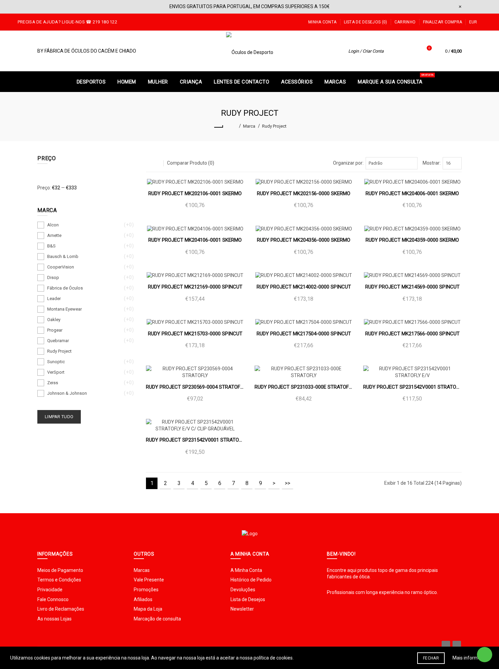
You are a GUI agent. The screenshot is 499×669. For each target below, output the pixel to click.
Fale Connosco (53, 599)
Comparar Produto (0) (190, 163)
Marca (249, 126)
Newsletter (242, 609)
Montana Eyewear (64, 309)
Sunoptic (56, 361)
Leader (54, 298)
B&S (51, 245)
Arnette (54, 235)
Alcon (53, 224)
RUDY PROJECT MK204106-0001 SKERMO (195, 240)
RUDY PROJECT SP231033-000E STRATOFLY (304, 387)
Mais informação (470, 658)
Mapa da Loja (148, 609)
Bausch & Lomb (62, 256)
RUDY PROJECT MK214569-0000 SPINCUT (412, 287)
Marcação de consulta (157, 618)
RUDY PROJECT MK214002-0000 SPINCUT (304, 287)
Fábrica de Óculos (65, 288)
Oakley (53, 319)
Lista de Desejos (247, 599)
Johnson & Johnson (67, 393)
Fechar (431, 658)
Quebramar (58, 340)
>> (287, 483)
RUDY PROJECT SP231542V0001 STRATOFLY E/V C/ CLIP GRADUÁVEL (195, 440)
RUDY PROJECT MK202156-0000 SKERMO (303, 193)
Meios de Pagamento (60, 570)
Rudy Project (274, 126)
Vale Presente (149, 579)
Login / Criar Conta (366, 51)
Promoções (146, 589)
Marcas (142, 570)
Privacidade (49, 589)
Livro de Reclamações (60, 609)
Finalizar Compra (442, 22)
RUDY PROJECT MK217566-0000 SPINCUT (412, 334)
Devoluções (242, 589)
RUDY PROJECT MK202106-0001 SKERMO (195, 193)
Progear (54, 330)
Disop (53, 277)
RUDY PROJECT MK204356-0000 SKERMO (303, 240)
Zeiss (52, 382)
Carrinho (404, 22)
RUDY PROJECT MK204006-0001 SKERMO (412, 193)
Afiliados (143, 599)
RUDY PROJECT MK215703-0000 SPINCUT (195, 334)
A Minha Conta (246, 570)
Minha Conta (322, 22)
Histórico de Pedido (251, 579)
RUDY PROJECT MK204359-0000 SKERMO (412, 240)
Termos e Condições (59, 579)
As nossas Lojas (54, 618)
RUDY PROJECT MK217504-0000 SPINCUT (304, 334)
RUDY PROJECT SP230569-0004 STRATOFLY (195, 387)
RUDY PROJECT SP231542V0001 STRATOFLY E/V (412, 387)
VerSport (55, 372)
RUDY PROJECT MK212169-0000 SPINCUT (195, 287)
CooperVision (60, 267)
